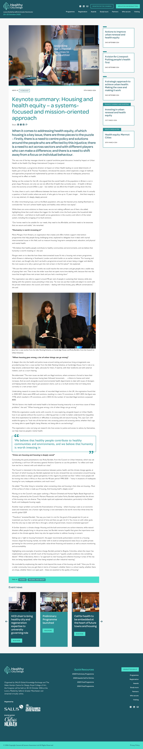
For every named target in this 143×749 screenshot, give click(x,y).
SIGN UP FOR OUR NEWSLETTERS (128, 6)
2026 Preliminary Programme (83, 674)
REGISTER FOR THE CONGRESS (101, 6)
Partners (115, 11)
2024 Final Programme (85, 686)
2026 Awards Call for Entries (83, 678)
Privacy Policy (135, 745)
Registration (82, 11)
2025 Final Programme (85, 682)
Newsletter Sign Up (130, 669)
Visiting (137, 11)
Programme (70, 11)
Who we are (126, 11)
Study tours (104, 11)
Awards (93, 11)
